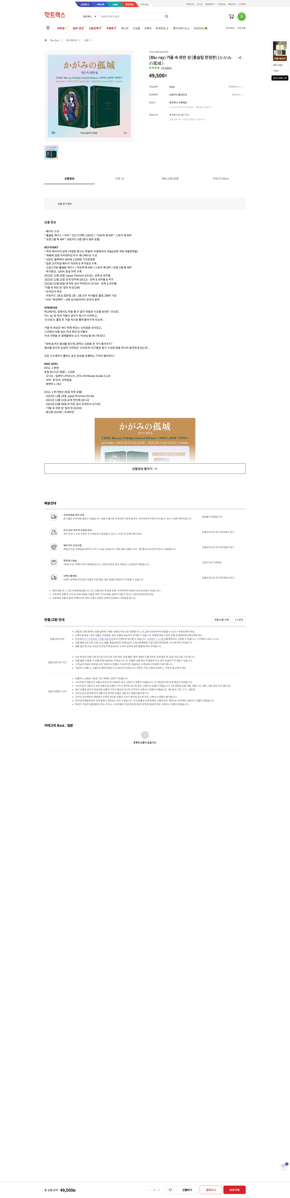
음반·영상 (78, 28)
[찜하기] (170, 1190)
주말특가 (111, 28)
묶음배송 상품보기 (203, 107)
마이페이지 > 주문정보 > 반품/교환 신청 (94, 639)
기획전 (276, 70)
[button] (240, 57)
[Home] (45, 40)
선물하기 (187, 1190)
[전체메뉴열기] (48, 27)
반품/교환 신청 (221, 619)
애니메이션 (71, 40)
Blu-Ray (54, 40)
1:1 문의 (239, 619)
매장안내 (232, 4)
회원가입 (190, 4)
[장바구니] (231, 16)
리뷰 (119, 178)
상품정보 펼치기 (142, 468)
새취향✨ (62, 28)
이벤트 (148, 28)
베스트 (125, 28)
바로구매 (234, 1190)
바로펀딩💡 (162, 28)
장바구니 (211, 1190)
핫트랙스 (87, 16)
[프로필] (242, 16)
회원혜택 (209, 4)
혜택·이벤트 (278, 65)
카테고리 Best (220, 178)
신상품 (136, 28)
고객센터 (242, 4)
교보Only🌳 (201, 28)
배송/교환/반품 (170, 178)
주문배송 (221, 4)
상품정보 (69, 178)
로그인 (199, 4)
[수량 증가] (158, 1190)
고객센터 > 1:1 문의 (156, 639)
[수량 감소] (149, 1190)
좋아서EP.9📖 (181, 28)
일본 (86, 40)
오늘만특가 (95, 28)
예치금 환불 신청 (280, 77)
